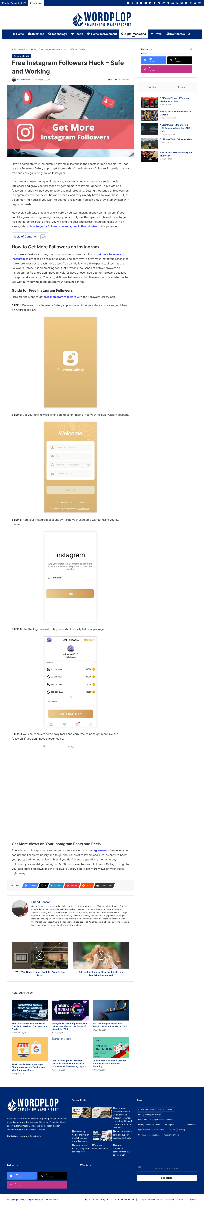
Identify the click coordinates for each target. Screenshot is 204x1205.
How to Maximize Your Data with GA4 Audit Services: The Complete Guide (29, 1026)
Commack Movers (165, 1109)
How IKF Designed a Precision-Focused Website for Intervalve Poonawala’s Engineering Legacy (69, 1063)
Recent (182, 87)
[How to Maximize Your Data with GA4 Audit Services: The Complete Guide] (30, 1010)
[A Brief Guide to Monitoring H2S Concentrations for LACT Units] (149, 129)
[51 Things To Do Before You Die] (149, 143)
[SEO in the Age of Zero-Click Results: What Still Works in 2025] (111, 1010)
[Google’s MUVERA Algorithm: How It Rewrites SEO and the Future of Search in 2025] (70, 1010)
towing (182, 1130)
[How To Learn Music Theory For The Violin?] (149, 156)
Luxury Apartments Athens (149, 1125)
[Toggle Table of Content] (41, 236)
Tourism (171, 1130)
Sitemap (192, 1199)
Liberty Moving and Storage (149, 1114)
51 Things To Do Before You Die (176, 139)
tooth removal (144, 1130)
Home (20, 33)
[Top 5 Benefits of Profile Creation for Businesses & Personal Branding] (111, 1047)
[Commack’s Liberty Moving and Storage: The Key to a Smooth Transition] (81, 1112)
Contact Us (177, 33)
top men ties (159, 1130)
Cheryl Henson (23, 80)
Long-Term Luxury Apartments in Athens (155, 1119)
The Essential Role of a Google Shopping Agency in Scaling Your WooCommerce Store (29, 1067)
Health (78, 33)
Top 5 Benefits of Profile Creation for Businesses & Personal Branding (109, 1063)
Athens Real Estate (146, 1109)
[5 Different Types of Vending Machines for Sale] (149, 102)
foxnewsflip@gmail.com (30, 1136)
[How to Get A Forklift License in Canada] (149, 115)
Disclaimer (169, 1199)
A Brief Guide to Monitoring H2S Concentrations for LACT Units (175, 128)
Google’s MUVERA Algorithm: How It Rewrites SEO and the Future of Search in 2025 (69, 1026)
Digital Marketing (134, 33)
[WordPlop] (102, 19)
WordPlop (53, 1199)
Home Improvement (104, 33)
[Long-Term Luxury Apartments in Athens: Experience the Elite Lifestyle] (102, 1112)
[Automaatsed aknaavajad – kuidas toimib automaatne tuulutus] (102, 1149)
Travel (158, 33)
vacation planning (171, 1135)
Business (38, 33)
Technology (59, 33)
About (143, 1199)
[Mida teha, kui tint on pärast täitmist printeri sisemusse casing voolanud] (81, 1149)
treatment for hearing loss (148, 1135)
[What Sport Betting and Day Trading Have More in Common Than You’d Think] (81, 1136)
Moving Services (171, 1125)
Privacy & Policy (155, 1199)
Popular (152, 87)
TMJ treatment (189, 1125)
